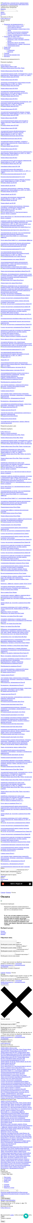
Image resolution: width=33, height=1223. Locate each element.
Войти (2, 12)
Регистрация (4, 879)
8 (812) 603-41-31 (5, 18)
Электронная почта (23, 869)
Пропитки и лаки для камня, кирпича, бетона (14, 569)
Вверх (2, 1221)
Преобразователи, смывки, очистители (18, 44)
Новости (3, 9)
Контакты (7, 56)
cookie (12, 1215)
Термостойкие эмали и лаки (15, 26)
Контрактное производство (12, 54)
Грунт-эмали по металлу (14, 27)
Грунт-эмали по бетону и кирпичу (17, 33)
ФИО (19, 942)
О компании (11, 50)
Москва (3, 1200)
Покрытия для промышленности (13, 24)
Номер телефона (22, 946)
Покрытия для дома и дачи (11, 36)
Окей (2, 1216)
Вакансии (10, 51)
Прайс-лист (7, 47)
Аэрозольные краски (13, 45)
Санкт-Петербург (5, 1198)
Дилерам (6, 53)
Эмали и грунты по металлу (15, 38)
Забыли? (3, 876)
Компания (7, 48)
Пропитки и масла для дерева (16, 42)
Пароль (19, 873)
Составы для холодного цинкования (17, 32)
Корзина (3, 14)
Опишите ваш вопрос (22, 954)
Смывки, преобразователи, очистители (18, 35)
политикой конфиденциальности (11, 964)
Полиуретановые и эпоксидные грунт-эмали (14, 266)
